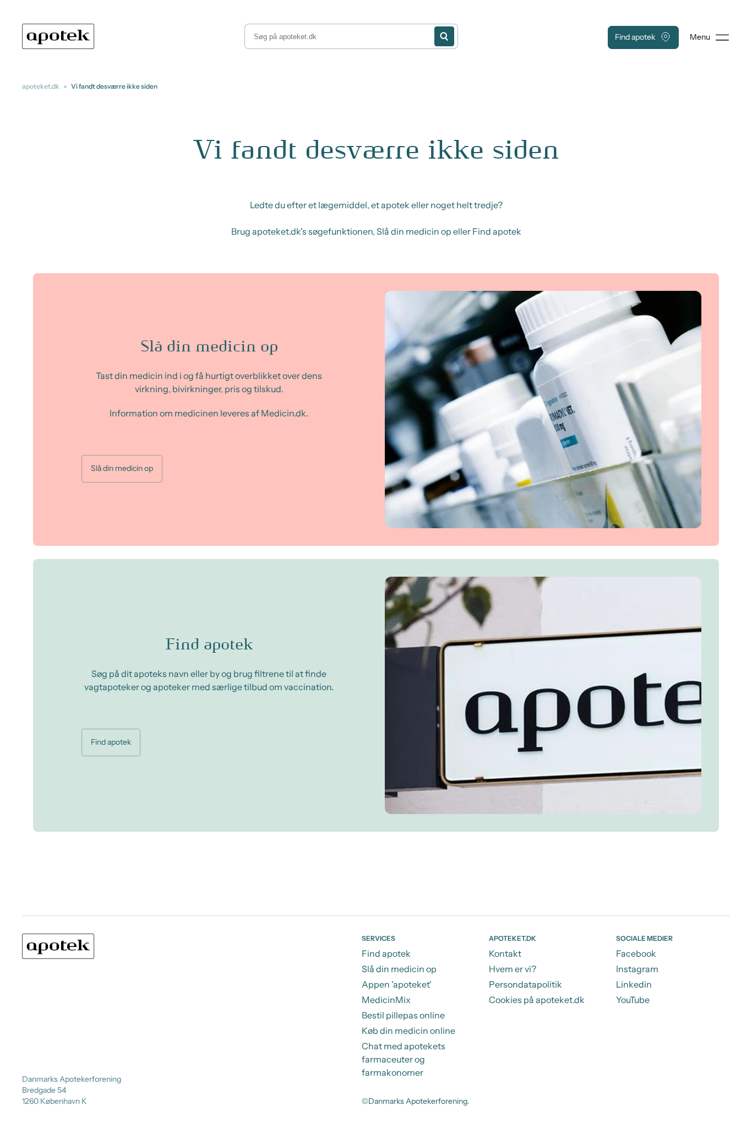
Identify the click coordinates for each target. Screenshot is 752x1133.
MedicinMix (386, 999)
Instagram (637, 968)
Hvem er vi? (512, 968)
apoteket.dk (40, 86)
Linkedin (634, 984)
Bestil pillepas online (403, 1015)
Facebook (636, 953)
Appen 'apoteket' (397, 984)
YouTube (633, 999)
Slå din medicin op (122, 468)
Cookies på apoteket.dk (537, 999)
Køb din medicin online (408, 1030)
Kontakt (505, 953)
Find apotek (635, 37)
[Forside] (58, 36)
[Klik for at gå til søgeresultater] (444, 36)
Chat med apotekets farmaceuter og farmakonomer (403, 1059)
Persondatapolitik (525, 984)
